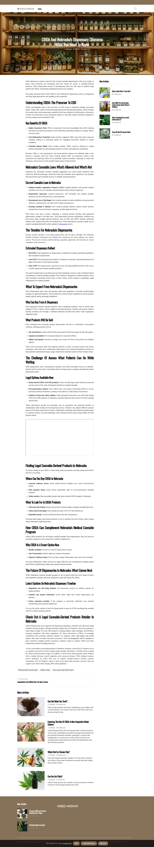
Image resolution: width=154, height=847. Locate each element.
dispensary (63, 224)
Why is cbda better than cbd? (121, 91)
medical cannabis (45, 670)
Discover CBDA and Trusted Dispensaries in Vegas (37, 812)
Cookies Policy (67, 843)
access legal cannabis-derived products (63, 670)
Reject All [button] (103, 843)
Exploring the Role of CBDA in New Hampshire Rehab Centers (68, 723)
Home (40, 9)
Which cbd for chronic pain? (59, 752)
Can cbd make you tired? (57, 701)
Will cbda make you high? (37, 825)
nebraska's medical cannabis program (28, 670)
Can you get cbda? (55, 776)
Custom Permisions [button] (89, 843)
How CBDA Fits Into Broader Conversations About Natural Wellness (120, 105)
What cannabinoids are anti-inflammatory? (120, 118)
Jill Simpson (69, 49)
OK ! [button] (76, 843)
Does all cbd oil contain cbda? (121, 132)
